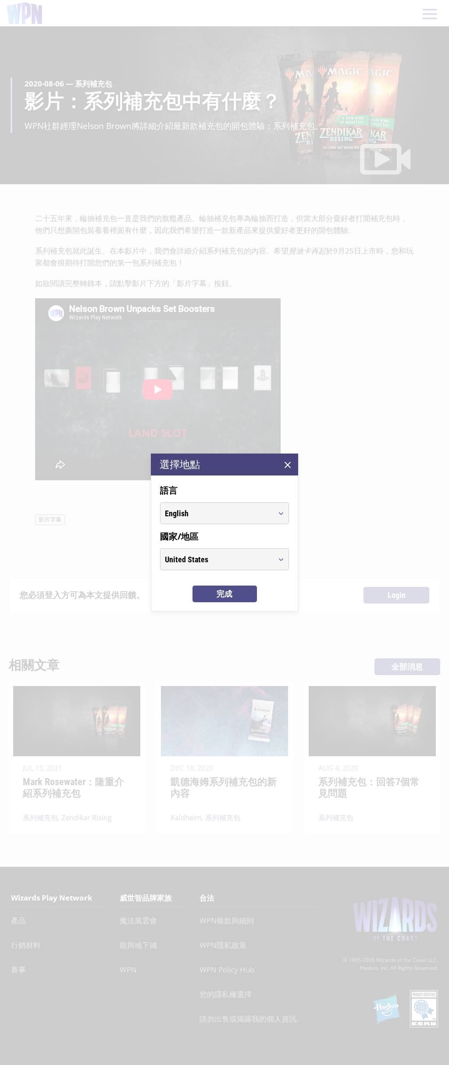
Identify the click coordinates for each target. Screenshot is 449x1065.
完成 (224, 593)
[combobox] (216, 513)
